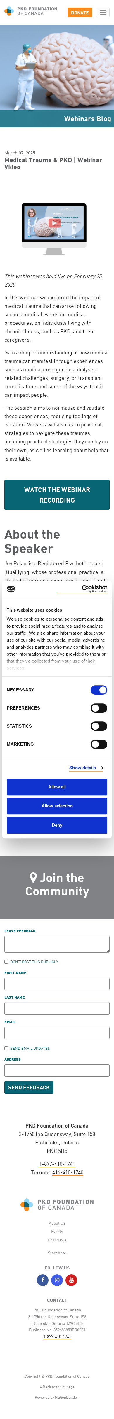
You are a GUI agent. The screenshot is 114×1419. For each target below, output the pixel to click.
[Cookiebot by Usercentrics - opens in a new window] (82, 589)
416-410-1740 (67, 1172)
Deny (57, 825)
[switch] (99, 708)
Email (9, 1022)
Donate (80, 12)
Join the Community (57, 884)
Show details (82, 767)
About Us (57, 1222)
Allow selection (57, 805)
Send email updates (30, 1048)
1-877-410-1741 (57, 1163)
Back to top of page (58, 1386)
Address (12, 1059)
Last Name (14, 997)
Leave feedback (20, 931)
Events (57, 1231)
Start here (57, 1252)
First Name (15, 973)
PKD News (57, 1239)
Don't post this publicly (34, 961)
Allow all (57, 786)
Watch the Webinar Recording (57, 495)
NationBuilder (66, 1397)
